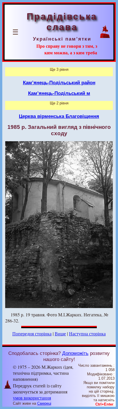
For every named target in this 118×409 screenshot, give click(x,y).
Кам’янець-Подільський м (59, 93)
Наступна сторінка (87, 333)
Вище (60, 333)
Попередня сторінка (32, 333)
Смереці (44, 403)
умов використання (32, 398)
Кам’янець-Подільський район (59, 82)
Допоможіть (75, 353)
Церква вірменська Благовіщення (59, 116)
